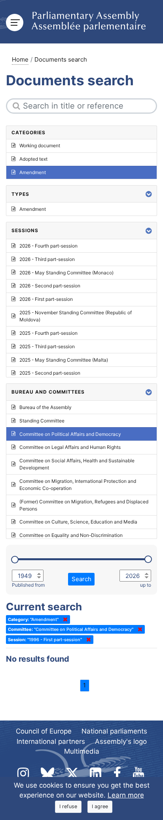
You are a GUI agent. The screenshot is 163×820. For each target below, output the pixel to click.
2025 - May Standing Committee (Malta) (63, 360)
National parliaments (114, 731)
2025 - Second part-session (49, 373)
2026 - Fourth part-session (48, 246)
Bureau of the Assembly (45, 407)
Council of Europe (44, 731)
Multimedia (81, 751)
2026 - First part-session (46, 299)
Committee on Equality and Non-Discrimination (71, 535)
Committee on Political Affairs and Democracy (70, 434)
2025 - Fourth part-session (48, 333)
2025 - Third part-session (47, 346)
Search (81, 579)
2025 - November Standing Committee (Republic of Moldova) (75, 316)
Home (20, 59)
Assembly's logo (121, 741)
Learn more (126, 795)
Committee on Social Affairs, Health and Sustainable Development (77, 464)
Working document (39, 145)
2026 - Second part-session (49, 286)
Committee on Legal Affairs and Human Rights (70, 447)
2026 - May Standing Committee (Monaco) (66, 273)
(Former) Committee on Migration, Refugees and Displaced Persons (83, 505)
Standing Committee (41, 421)
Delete (64, 619)
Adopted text (33, 159)
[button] (149, 194)
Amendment (32, 172)
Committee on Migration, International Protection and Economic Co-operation (77, 484)
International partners (51, 741)
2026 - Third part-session (47, 259)
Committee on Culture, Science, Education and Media (78, 522)
